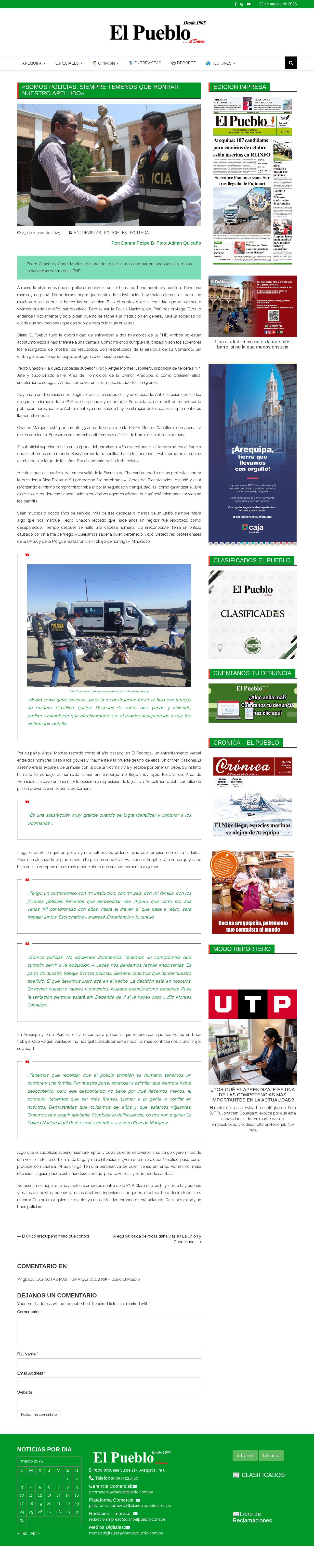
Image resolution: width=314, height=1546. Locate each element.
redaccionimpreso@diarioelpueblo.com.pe (127, 1519)
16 (77, 1495)
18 (31, 1503)
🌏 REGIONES (219, 63)
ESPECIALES (67, 63)
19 (40, 1503)
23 (77, 1503)
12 (40, 1495)
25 (31, 1512)
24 (22, 1512)
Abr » (35, 1533)
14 (58, 1495)
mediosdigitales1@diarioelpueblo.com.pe (126, 1533)
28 (58, 1512)
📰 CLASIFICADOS (259, 1475)
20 (49, 1503)
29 (67, 1512)
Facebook (236, 4)
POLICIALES (115, 232)
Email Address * (31, 1373)
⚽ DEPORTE (183, 63)
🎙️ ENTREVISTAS (144, 63)
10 (22, 1495)
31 (22, 1520)
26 (40, 1512)
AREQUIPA (32, 63)
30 (77, 1512)
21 (58, 1503)
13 (49, 1495)
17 (22, 1503)
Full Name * (27, 1354)
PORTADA (139, 232)
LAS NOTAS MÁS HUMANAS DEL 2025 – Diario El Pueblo (88, 1279)
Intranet (245, 1455)
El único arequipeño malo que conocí (55, 1236)
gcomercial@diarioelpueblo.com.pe (121, 1492)
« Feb (22, 1533)
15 (68, 1495)
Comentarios (28, 1311)
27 (49, 1512)
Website (24, 1392)
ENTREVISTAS (87, 232)
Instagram (241, 4)
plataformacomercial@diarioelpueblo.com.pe (130, 1505)
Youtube (248, 4)
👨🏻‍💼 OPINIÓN (103, 63)
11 (31, 1495)
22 (67, 1503)
